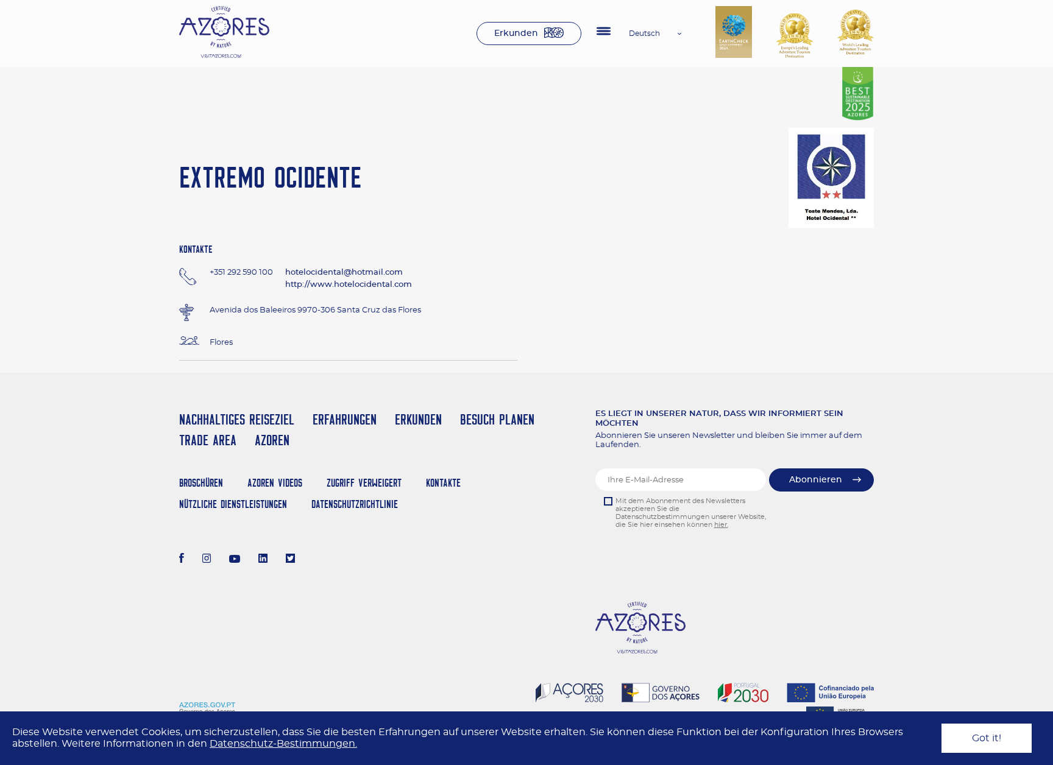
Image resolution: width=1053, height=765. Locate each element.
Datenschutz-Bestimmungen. (283, 744)
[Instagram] (206, 560)
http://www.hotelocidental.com (348, 285)
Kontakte (443, 482)
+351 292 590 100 (241, 273)
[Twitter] (290, 560)
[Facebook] (181, 560)
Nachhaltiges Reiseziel (236, 419)
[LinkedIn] (263, 560)
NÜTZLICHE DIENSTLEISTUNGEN (233, 504)
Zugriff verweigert (364, 482)
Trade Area (207, 440)
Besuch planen (497, 419)
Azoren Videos (274, 482)
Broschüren (201, 482)
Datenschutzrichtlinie (354, 504)
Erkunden (516, 33)
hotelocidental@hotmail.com (344, 273)
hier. (721, 524)
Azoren (272, 440)
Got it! (986, 738)
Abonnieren (815, 480)
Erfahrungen (345, 419)
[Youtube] (234, 560)
